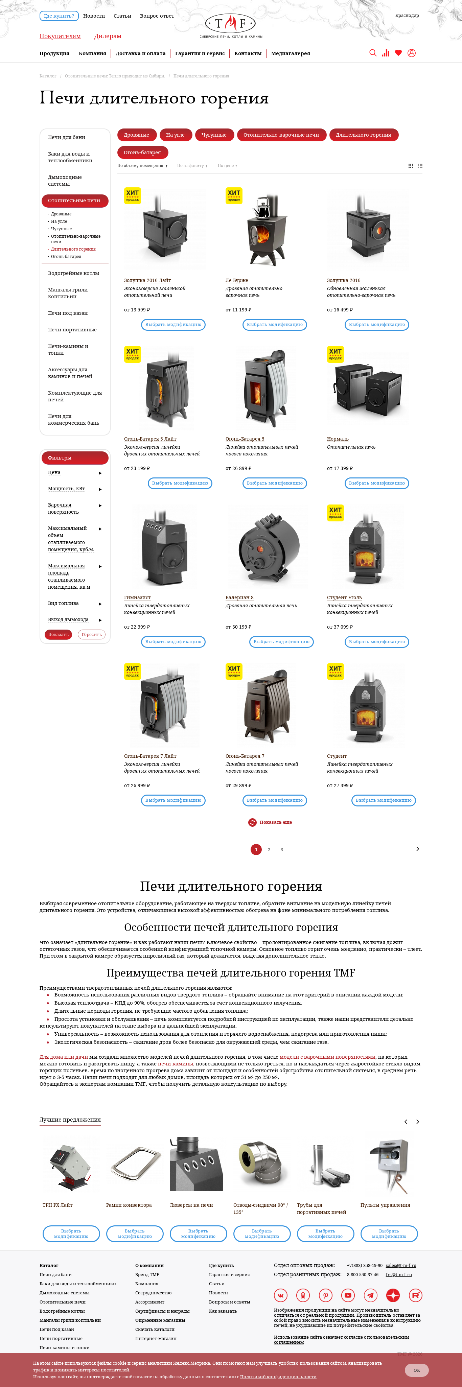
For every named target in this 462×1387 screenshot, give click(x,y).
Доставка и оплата (141, 53)
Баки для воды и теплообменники (78, 1283)
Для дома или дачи (64, 1057)
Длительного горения (73, 249)
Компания (92, 53)
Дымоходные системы (65, 1292)
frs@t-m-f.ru (399, 1274)
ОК (417, 1370)
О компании (149, 1265)
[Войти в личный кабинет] (412, 53)
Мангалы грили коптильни (70, 1320)
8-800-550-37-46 (362, 1274)
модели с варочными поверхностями (327, 1057)
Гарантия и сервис (200, 53)
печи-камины (175, 1064)
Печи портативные (61, 1338)
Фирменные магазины (160, 1320)
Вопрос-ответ (157, 16)
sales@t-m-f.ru (401, 1265)
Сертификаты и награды (162, 1311)
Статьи (122, 16)
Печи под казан (57, 1329)
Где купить (221, 1265)
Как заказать (223, 1311)
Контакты (248, 53)
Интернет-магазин (156, 1338)
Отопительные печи (63, 1301)
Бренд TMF (147, 1274)
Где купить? (59, 16)
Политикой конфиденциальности (278, 1376)
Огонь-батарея (66, 256)
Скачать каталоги (155, 1329)
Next (417, 1122)
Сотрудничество (153, 1292)
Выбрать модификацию (173, 324)
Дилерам (107, 36)
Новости (94, 16)
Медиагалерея (290, 53)
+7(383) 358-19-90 (365, 1265)
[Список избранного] (398, 55)
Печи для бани (56, 1274)
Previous (406, 1122)
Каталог (49, 1265)
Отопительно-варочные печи (75, 239)
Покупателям (60, 36)
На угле (59, 221)
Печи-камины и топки (65, 1347)
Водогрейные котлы (62, 1311)
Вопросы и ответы (229, 1301)
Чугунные (61, 229)
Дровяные (61, 214)
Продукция (54, 53)
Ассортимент (149, 1301)
